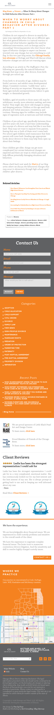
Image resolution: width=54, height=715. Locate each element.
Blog (22, 669)
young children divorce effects (30, 225)
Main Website (9, 669)
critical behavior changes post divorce (24, 220)
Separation (10, 365)
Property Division (14, 361)
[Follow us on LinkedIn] (49, 658)
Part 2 (35, 164)
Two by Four (18, 707)
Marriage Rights (13, 338)
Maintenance (11, 335)
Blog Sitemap (39, 709)
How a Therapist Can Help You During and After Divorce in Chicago (26, 393)
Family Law (10, 325)
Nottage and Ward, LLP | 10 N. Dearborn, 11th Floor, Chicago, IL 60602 (27, 629)
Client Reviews (20, 493)
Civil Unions (10, 318)
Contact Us (27, 243)
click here (30, 431)
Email (6, 258)
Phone (7, 267)
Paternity (9, 351)
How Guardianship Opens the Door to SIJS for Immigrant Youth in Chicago (26, 383)
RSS (7, 672)
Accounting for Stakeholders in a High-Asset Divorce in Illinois (31, 205)
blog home (7, 11)
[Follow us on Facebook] (45, 658)
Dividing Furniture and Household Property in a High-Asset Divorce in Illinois (23, 404)
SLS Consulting (27, 709)
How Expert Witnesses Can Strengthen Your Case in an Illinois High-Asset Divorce (26, 388)
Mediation (9, 341)
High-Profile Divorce (15, 331)
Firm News (10, 328)
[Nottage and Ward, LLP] (10, 4)
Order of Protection (15, 345)
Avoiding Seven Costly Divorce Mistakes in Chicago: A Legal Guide (26, 398)
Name (6, 249)
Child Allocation (13, 311)
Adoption (9, 308)
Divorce (17, 11)
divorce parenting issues (29, 222)
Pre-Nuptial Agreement (16, 358)
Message (8, 276)
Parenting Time (12, 348)
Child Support (12, 315)
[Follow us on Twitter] (40, 658)
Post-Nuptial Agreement (17, 355)
